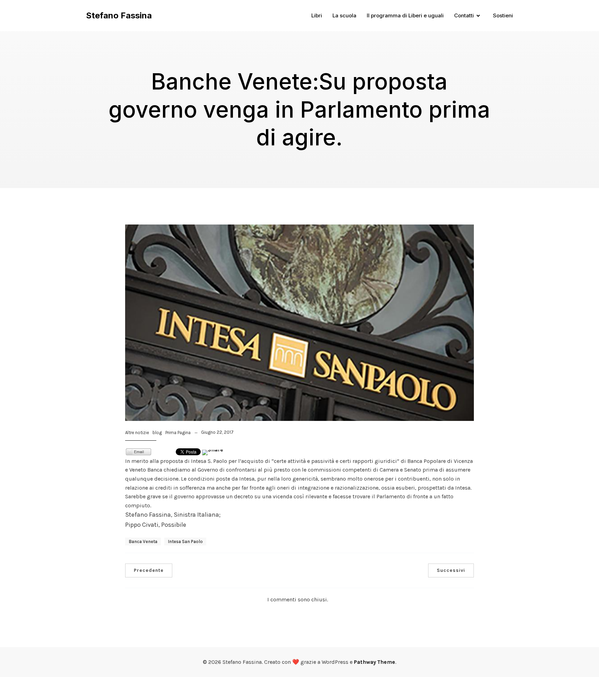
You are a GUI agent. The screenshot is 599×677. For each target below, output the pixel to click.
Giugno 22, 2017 (217, 432)
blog (157, 432)
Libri (316, 15)
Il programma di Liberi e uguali (405, 15)
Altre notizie (137, 432)
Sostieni (503, 15)
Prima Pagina (178, 432)
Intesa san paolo (185, 541)
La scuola (344, 15)
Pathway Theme (374, 662)
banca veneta (143, 541)
